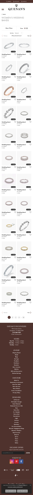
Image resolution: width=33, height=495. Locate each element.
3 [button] (15, 317)
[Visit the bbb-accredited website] (18, 470)
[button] (9, 1)
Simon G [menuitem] (16, 434)
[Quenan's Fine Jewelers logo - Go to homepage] (16, 6)
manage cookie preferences (15, 487)
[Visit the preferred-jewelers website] (12, 470)
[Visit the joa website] (16, 475)
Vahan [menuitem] (16, 443)
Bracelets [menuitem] (16, 365)
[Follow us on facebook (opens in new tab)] (21, 461)
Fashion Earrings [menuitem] (16, 373)
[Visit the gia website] (6, 470)
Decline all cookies (11, 491)
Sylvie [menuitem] (16, 436)
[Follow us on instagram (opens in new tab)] (12, 461)
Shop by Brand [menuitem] (16, 352)
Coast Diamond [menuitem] (16, 404)
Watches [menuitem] (16, 369)
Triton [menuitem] (16, 440)
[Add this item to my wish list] (14, 54)
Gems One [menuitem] (16, 410)
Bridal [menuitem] (16, 355)
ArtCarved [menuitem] (16, 399)
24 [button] (23, 317)
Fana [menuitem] (16, 408)
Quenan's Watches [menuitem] (16, 430)
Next (29, 35)
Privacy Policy (16, 392)
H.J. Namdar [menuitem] (16, 412)
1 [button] (10, 317)
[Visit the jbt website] (27, 470)
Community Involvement (16, 382)
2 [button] (12, 317)
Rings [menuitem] (16, 357)
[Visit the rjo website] (23, 470)
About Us (16, 380)
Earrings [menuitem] (16, 359)
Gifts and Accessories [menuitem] (16, 371)
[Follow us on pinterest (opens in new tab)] (16, 461)
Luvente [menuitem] (16, 422)
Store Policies (16, 388)
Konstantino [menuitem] (16, 416)
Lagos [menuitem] (16, 418)
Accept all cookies (22, 491)
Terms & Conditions (16, 390)
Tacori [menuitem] (16, 438)
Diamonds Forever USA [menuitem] (16, 406)
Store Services (16, 386)
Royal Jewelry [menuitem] (16, 432)
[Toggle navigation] (3, 9)
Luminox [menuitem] (16, 420)
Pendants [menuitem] (16, 361)
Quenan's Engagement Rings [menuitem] (16, 428)
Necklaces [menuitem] (16, 363)
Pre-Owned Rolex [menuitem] (16, 426)
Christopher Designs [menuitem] (16, 402)
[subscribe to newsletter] (28, 452)
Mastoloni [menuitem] (16, 424)
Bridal (4, 14)
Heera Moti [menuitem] (17, 414)
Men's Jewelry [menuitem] (16, 367)
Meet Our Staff (16, 384)
